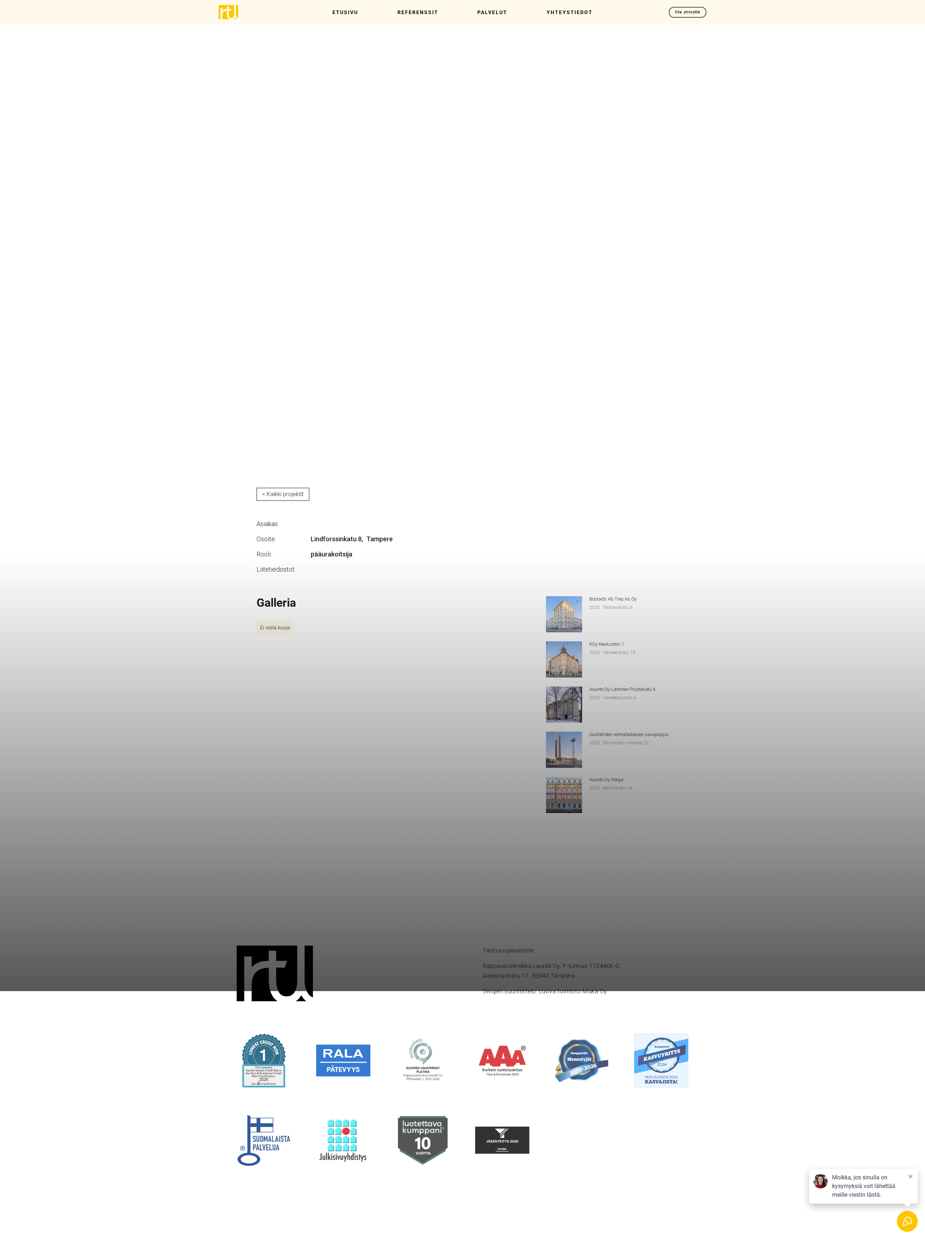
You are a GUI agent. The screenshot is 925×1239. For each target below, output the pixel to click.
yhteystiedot (570, 12)
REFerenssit (417, 12)
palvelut (492, 12)
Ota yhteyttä (687, 12)
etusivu (345, 12)
